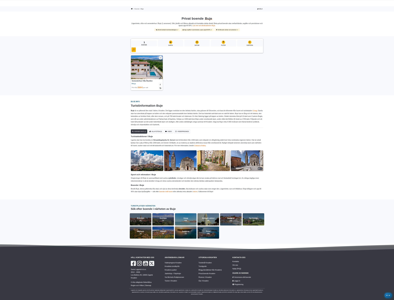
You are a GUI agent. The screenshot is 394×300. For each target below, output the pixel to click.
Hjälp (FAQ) (236, 269)
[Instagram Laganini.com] (139, 263)
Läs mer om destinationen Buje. (203, 25)
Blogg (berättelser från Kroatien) (210, 270)
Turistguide (203, 266)
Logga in (236, 281)
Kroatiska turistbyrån (172, 266)
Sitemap (148, 285)
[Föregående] (134, 67)
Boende (137, 9)
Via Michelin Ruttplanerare (174, 277)
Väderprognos (183, 131)
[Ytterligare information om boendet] (160, 84)
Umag (255, 110)
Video (169, 131)
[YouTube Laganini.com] (145, 263)
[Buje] (147, 160)
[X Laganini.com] (151, 263)
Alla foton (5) (156, 131)
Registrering (238, 284)
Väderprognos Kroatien (173, 263)
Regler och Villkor (137, 285)
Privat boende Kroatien (207, 273)
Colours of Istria (200, 145)
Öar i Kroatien (204, 281)
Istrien (195, 191)
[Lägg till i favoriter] (160, 57)
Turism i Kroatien (171, 281)
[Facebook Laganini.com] (133, 263)
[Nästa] (159, 67)
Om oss (235, 265)
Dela (261, 9)
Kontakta (235, 261)
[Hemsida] (132, 9)
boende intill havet (166, 191)
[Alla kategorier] (133, 49)
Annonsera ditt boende (242, 277)
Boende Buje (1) (140, 131)
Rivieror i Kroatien (205, 277)
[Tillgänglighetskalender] (160, 87)
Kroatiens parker (171, 270)
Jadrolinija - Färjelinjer (173, 273)
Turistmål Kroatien (205, 263)
